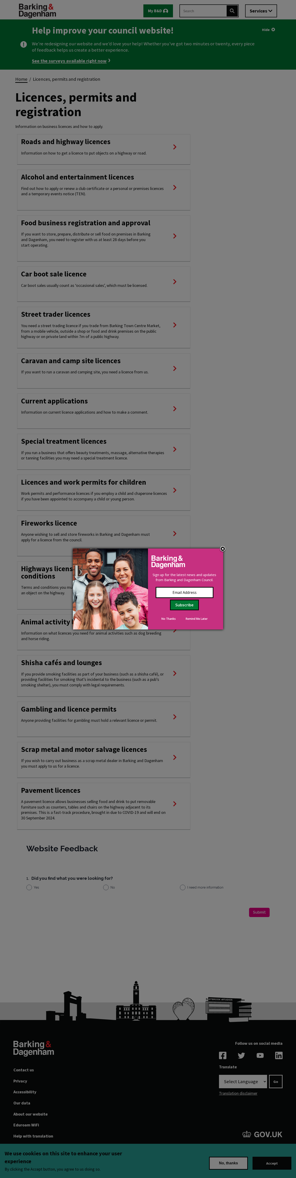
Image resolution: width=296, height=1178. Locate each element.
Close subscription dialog (222, 549)
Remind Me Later (197, 619)
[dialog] (148, 589)
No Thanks (168, 619)
